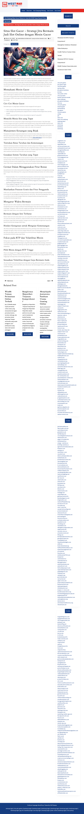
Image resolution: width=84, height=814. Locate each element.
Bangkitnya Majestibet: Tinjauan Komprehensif (28, 296)
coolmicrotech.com (63, 372)
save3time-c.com (62, 452)
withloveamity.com (63, 194)
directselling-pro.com (63, 401)
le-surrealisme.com (63, 465)
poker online (53, 810)
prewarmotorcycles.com (64, 459)
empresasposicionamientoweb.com (67, 385)
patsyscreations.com (63, 166)
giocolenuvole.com (63, 190)
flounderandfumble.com (64, 293)
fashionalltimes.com (63, 379)
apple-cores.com (62, 580)
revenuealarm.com (62, 403)
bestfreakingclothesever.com (65, 745)
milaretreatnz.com (62, 490)
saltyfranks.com (62, 479)
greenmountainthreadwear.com (66, 752)
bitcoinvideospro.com (63, 653)
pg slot (22, 810)
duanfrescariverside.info (64, 287)
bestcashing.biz (62, 516)
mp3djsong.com (62, 434)
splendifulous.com (62, 260)
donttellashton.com (63, 627)
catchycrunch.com (62, 161)
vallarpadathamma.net (64, 673)
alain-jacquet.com (62, 657)
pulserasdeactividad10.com (65, 582)
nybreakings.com (62, 364)
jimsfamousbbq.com (63, 426)
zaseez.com (61, 159)
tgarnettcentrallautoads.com (65, 446)
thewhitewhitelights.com (64, 542)
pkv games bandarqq (63, 90)
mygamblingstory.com (63, 616)
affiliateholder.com (63, 793)
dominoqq (60, 125)
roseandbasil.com (62, 540)
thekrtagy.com (61, 368)
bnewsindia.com (62, 342)
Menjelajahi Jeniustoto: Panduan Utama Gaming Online (45, 297)
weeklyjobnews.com (63, 765)
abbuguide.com (62, 199)
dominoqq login (45, 808)
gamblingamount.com (63, 776)
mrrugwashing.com (63, 732)
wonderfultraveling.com (64, 509)
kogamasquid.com (62, 595)
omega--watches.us (63, 443)
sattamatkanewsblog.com (64, 756)
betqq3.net (60, 557)
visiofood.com (61, 333)
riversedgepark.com (63, 157)
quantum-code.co (62, 315)
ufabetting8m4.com (63, 265)
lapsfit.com (60, 249)
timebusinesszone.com (64, 785)
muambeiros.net (62, 522)
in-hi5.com (60, 635)
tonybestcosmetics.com (64, 386)
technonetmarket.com (63, 302)
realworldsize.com (62, 675)
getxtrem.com (61, 706)
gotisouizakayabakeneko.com (66, 659)
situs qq (60, 103)
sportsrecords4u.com (63, 262)
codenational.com (62, 396)
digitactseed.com (62, 219)
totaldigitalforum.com (63, 381)
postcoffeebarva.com (63, 668)
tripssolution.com (62, 229)
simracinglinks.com (63, 461)
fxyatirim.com (61, 197)
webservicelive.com (63, 414)
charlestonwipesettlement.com (66, 762)
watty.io (60, 644)
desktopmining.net (63, 586)
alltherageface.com (63, 394)
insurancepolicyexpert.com (65, 468)
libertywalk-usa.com (63, 428)
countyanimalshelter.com (64, 767)
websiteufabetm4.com (63, 280)
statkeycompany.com (63, 470)
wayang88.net (61, 278)
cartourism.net (61, 579)
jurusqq (60, 92)
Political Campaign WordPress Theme (37, 805)
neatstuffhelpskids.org (64, 501)
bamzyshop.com (62, 346)
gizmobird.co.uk (62, 432)
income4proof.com (63, 168)
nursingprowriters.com (64, 750)
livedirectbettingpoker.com (65, 725)
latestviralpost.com (63, 688)
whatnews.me (61, 317)
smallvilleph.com (62, 494)
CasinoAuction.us (62, 560)
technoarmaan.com (63, 383)
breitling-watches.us (63, 445)
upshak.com (61, 738)
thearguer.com (61, 712)
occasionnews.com (63, 782)
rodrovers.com (61, 227)
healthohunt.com (62, 295)
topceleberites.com (63, 264)
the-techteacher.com (63, 375)
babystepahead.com (63, 773)
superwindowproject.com (64, 569)
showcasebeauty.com (63, 467)
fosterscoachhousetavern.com (66, 683)
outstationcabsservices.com (65, 366)
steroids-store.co (62, 531)
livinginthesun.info (63, 646)
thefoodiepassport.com (64, 568)
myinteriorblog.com (63, 341)
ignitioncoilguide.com (63, 407)
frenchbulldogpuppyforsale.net (66, 593)
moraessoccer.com (63, 503)
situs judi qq (70, 810)
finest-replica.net (62, 320)
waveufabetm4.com (63, 276)
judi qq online (61, 88)
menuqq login (9, 808)
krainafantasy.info (62, 637)
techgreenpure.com (63, 210)
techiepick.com (61, 344)
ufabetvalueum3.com (63, 269)
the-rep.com (61, 478)
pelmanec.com (61, 622)
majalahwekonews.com (64, 618)
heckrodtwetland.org (63, 546)
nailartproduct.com (63, 218)
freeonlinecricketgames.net (65, 514)
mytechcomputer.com (63, 409)
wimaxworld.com (62, 513)
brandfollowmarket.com (64, 763)
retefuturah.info (62, 297)
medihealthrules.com (63, 355)
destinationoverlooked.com (65, 774)
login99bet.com (62, 144)
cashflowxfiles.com (63, 703)
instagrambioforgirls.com (64, 701)
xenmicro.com (61, 177)
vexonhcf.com (61, 454)
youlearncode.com (62, 196)
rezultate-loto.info (63, 258)
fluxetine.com (61, 553)
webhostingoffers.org (64, 203)
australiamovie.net (63, 430)
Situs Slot (29, 10)
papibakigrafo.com (63, 571)
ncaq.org (60, 175)
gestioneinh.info (62, 322)
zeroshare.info (61, 487)
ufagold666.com (62, 339)
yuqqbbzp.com (61, 236)
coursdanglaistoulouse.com (65, 435)
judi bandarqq (61, 108)
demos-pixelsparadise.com (65, 456)
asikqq (59, 114)
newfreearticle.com (63, 690)
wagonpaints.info (62, 309)
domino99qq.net (62, 624)
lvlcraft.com (61, 221)
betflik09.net (61, 173)
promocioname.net (63, 511)
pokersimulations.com (63, 254)
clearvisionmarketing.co (64, 313)
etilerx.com (61, 289)
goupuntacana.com (63, 155)
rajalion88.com (62, 153)
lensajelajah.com (62, 172)
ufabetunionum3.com (63, 267)
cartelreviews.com (62, 214)
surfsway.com (61, 216)
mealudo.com (61, 721)
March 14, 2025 (10, 38)
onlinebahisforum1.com (64, 148)
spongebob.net (62, 662)
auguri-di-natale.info (63, 439)
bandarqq (60, 126)
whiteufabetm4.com (63, 282)
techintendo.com (62, 208)
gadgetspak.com (62, 243)
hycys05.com (61, 695)
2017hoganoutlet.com (64, 620)
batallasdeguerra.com (63, 498)
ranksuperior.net (62, 771)
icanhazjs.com (61, 573)
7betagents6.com (62, 238)
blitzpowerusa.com (63, 692)
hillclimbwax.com (62, 778)
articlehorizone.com (63, 234)
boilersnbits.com (62, 686)
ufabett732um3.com (63, 306)
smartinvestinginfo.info (64, 298)
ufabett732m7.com (63, 331)
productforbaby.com (63, 679)
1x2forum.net (61, 142)
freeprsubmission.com (63, 337)
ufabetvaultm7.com (63, 271)
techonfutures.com (63, 350)
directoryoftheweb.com (64, 626)
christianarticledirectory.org (65, 602)
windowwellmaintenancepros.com (67, 791)
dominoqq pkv (61, 106)
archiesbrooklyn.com (63, 520)
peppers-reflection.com (64, 787)
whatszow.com (61, 205)
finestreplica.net (62, 291)
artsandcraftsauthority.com (65, 412)
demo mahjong (61, 99)
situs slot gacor (37, 137)
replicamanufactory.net (64, 256)
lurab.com (60, 405)
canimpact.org (61, 575)
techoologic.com (62, 352)
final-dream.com (62, 319)
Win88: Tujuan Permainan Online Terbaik (10, 296)
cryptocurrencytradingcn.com (66, 758)
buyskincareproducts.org (64, 591)
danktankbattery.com (63, 719)
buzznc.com (61, 388)
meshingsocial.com (63, 710)
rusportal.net (61, 642)
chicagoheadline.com (63, 150)
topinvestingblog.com (63, 474)
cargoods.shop (62, 649)
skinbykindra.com (62, 392)
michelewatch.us (62, 441)
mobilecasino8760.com (64, 555)
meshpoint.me (61, 660)
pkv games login (62, 84)
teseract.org (61, 328)
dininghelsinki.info (62, 286)
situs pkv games (62, 82)
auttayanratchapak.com (64, 666)
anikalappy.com (62, 284)
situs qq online (61, 95)
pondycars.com (62, 348)
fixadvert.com (61, 448)
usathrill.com (61, 357)
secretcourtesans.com (63, 146)
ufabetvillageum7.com (64, 273)
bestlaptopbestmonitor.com (65, 536)
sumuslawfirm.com (62, 749)
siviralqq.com (61, 741)
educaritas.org (61, 170)
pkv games (60, 110)
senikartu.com (61, 640)
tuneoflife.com (61, 789)
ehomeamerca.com (63, 207)
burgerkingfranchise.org (64, 671)
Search (68, 16)
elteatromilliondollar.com (64, 670)
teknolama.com (62, 677)
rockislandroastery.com (64, 399)
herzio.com (60, 633)
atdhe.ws (60, 544)
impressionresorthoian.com (65, 743)
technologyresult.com (63, 201)
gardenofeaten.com (63, 694)
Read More (11, 334)
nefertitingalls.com (63, 164)
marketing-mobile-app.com (65, 714)
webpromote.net (62, 529)
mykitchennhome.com (63, 564)
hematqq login (46, 810)
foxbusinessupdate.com (64, 727)
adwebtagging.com (63, 769)
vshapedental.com (62, 359)
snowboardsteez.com (63, 699)
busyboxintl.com (62, 664)
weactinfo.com (61, 708)
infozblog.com (61, 524)
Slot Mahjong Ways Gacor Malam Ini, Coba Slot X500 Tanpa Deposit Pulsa (25, 18)
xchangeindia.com (62, 370)
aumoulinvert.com (62, 566)
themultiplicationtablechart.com (66, 597)
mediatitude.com (62, 457)
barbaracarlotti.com (63, 584)
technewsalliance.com (63, 300)
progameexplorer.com (63, 398)
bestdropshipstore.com (64, 212)
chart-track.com (62, 507)
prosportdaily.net (62, 324)
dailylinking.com (62, 186)
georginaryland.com (63, 538)
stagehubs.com (62, 140)
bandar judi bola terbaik (64, 97)
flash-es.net (61, 736)
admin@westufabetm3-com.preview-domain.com (32, 38)
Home (23, 10)
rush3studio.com (62, 629)
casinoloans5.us (62, 558)
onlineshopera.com (63, 179)
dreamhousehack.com (63, 374)
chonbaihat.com (62, 525)
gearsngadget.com (63, 245)
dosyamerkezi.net (62, 463)
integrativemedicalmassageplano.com (68, 730)
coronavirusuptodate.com (65, 240)
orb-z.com (60, 681)
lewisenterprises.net (63, 183)
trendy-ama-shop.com (63, 330)
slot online (58, 10)
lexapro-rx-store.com (63, 590)
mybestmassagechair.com (64, 549)
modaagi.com (61, 492)
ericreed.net (61, 551)
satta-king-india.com (63, 230)
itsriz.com (60, 648)
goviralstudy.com (62, 577)
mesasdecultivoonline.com (65, 684)
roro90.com (61, 631)
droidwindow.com (62, 335)
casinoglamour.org (63, 599)
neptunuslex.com (62, 437)
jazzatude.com (61, 483)
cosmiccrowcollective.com (65, 655)
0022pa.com (61, 485)
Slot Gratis (50, 10)
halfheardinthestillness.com (65, 547)
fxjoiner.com (61, 390)
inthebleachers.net (63, 588)
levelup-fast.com (62, 251)
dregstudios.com (62, 500)
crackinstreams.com (63, 241)
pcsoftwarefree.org (63, 185)
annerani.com (61, 481)
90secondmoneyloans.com (65, 223)
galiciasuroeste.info (63, 496)
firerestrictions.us (62, 518)
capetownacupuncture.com (65, 651)
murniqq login (37, 810)
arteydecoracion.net (63, 533)
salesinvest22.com (63, 326)
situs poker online (62, 93)
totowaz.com (61, 760)
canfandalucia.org (62, 361)
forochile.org (61, 505)
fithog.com (60, 535)
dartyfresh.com (62, 181)
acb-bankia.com (62, 734)
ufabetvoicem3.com (63, 275)
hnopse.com (61, 780)
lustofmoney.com (62, 784)
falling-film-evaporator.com (65, 747)
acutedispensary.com (63, 754)
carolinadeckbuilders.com (64, 472)
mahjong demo (61, 121)
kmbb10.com (61, 705)
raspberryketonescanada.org (65, 353)
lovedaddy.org (61, 728)
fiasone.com (61, 717)
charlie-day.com (62, 723)
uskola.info (60, 308)
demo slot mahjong (63, 119)
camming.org (61, 151)
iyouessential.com (62, 192)
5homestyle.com (62, 604)
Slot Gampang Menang (39, 10)
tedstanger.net (62, 304)
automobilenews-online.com (65, 377)
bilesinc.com (61, 489)
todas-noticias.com (63, 638)
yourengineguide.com (63, 363)
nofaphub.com (61, 162)
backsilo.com (61, 739)
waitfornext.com (62, 311)
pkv (58, 115)
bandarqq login (27, 808)
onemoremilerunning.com (64, 697)
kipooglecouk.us (62, 562)
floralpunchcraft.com (63, 716)
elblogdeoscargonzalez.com (65, 527)
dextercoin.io (61, 601)
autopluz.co (61, 450)
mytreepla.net (61, 252)
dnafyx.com (61, 188)
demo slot (60, 117)
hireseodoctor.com (63, 247)
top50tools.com (62, 476)
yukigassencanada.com (64, 232)
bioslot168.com (62, 410)
